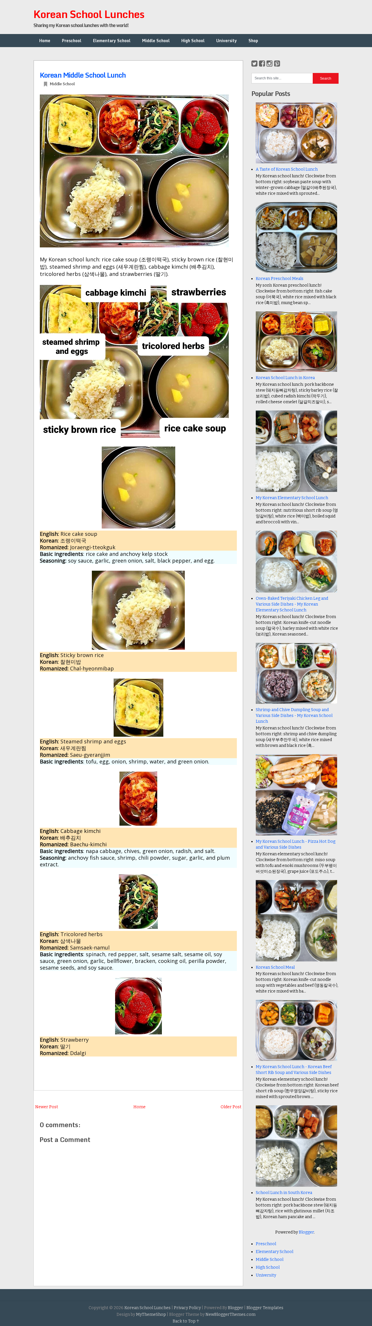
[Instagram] (270, 64)
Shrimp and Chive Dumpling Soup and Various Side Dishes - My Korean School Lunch (294, 715)
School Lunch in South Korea (284, 1192)
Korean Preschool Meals (279, 278)
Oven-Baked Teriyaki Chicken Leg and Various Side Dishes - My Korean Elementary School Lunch (292, 604)
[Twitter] (254, 64)
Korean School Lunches (88, 14)
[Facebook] (262, 64)
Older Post (231, 1106)
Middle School (156, 40)
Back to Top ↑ (186, 1321)
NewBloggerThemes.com (230, 1314)
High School (193, 40)
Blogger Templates (264, 1307)
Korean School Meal (275, 967)
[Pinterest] (277, 64)
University (226, 40)
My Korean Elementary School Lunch (292, 497)
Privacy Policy (187, 1307)
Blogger (306, 1232)
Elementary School (111, 40)
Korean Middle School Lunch (83, 75)
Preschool (71, 40)
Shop (253, 40)
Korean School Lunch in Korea (285, 377)
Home (44, 40)
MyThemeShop (151, 1314)
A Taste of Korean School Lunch (287, 169)
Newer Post (46, 1106)
